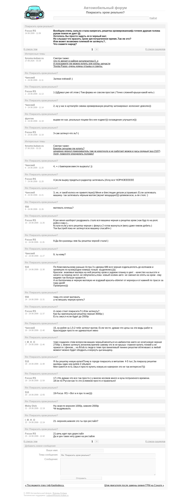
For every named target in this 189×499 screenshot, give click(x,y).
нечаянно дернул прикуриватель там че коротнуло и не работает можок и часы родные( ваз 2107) (106, 151)
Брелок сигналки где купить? (68, 148)
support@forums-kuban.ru (57, 495)
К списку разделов (155, 49)
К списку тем (30, 49)
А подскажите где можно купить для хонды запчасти (81, 63)
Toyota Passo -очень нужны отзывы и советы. (78, 66)
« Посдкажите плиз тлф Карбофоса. (44, 485)
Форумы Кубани (60, 493)
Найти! (153, 18)
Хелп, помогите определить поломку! (73, 154)
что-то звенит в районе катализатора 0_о (75, 61)
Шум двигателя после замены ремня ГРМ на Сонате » (134, 485)
